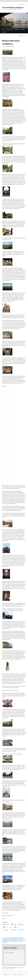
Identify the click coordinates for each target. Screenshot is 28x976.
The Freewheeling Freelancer (13, 7)
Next (24, 35)
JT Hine (19, 941)
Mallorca (7, 940)
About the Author (9, 29)
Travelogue (12, 941)
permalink (5, 942)
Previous (20, 35)
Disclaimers (4, 32)
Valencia (15, 941)
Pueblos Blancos (15, 940)
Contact (22, 29)
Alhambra (10, 938)
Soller (8, 941)
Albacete (6, 938)
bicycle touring (19, 938)
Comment (20, 962)
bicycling (20, 937)
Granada (3, 940)
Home (3, 29)
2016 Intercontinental (15, 937)
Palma (10, 940)
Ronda (20, 940)
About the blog (16, 29)
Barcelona (14, 938)
